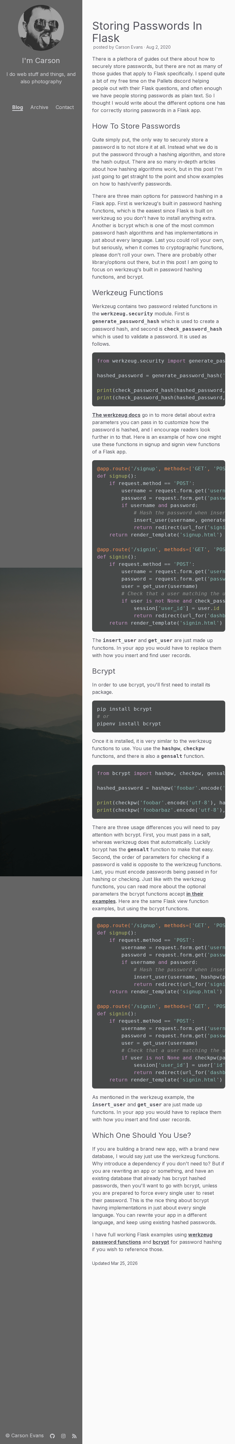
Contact (65, 107)
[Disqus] (158, 1347)
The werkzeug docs (116, 415)
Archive (39, 107)
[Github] (52, 1435)
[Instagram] (63, 1435)
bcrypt (161, 1242)
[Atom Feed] (74, 1435)
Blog (17, 107)
